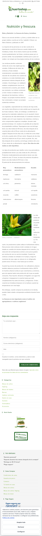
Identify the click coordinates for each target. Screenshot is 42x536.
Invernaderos (6, 403)
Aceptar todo (21, 522)
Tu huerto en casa (9, 484)
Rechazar (21, 527)
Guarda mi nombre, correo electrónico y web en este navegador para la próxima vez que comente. (18, 358)
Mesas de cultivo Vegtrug (11, 490)
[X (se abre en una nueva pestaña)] (20, 3)
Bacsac (4, 392)
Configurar (21, 531)
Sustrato (4, 400)
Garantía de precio (9, 478)
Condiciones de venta (10, 475)
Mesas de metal (8, 494)
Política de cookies (8, 517)
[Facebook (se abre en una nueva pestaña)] (22, 3)
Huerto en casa (7, 398)
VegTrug (4, 386)
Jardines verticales (8, 395)
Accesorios (5, 406)
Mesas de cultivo (7, 384)
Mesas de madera (7, 389)
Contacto (6, 481)
